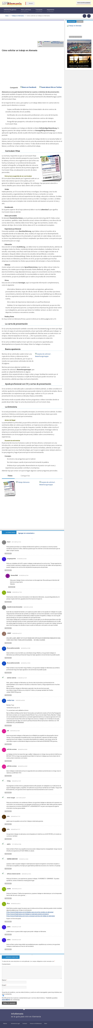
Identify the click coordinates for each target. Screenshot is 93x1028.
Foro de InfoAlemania (83, 2)
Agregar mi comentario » (26, 533)
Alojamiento (50, 10)
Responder (8, 553)
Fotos (9, 475)
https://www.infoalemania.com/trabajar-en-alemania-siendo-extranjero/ (27, 914)
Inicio (7, 16)
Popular (80, 21)
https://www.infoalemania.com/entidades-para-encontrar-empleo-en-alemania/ (29, 912)
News (45, 1023)
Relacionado (71, 21)
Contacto (24, 1023)
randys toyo (10, 700)
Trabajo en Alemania (17, 16)
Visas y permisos (26, 10)
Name (4, 980)
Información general (10, 10)
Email (4, 985)
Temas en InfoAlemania (36, 1023)
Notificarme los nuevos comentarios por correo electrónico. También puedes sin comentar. (29, 999)
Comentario (6, 964)
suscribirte (6, 1000)
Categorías (25, 475)
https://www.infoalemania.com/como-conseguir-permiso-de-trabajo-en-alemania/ (30, 916)
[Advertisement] (32, 68)
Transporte (39, 10)
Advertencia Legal (15, 1023)
